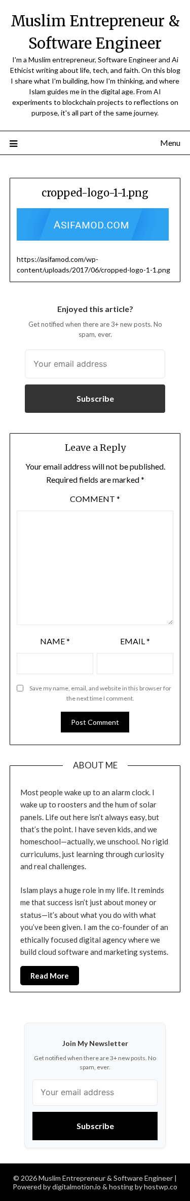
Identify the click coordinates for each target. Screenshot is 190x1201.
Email (135, 641)
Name (55, 641)
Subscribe (95, 398)
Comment (95, 498)
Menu (170, 142)
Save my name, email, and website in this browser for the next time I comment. (100, 693)
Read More (49, 975)
